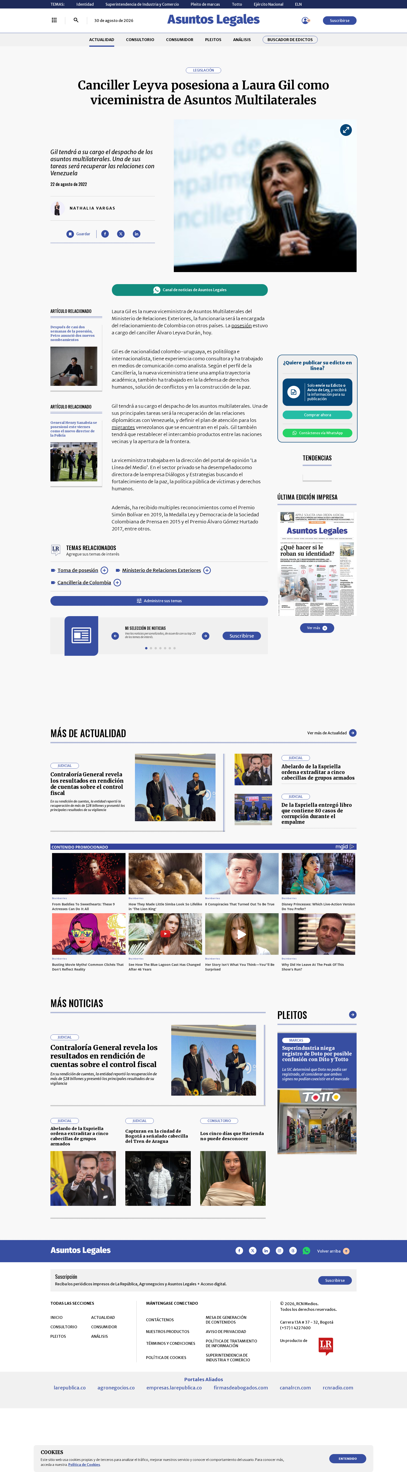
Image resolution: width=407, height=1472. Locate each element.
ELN (298, 4)
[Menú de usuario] (305, 20)
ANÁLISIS (242, 39)
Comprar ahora (317, 414)
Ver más (313, 628)
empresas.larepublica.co (174, 1388)
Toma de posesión (77, 570)
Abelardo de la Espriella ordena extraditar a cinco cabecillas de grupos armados (318, 772)
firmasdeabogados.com (241, 1388)
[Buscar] (76, 20)
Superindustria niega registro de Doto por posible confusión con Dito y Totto (317, 1053)
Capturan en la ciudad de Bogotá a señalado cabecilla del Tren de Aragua (156, 1136)
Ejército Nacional (268, 4)
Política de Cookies (84, 1465)
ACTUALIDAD (101, 39)
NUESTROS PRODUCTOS (167, 1331)
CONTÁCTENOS (160, 1319)
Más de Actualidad (88, 733)
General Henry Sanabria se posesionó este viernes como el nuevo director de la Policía (73, 429)
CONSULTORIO (140, 39)
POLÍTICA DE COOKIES (166, 1357)
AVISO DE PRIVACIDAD (226, 1331)
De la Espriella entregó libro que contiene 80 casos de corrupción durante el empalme (316, 813)
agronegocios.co (116, 1388)
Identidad (85, 4)
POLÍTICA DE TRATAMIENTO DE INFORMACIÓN (231, 1343)
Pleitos (292, 1015)
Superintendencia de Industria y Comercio (142, 4)
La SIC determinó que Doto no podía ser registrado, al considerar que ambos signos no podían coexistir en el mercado (315, 1074)
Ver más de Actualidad (327, 733)
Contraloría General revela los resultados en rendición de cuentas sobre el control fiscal (87, 783)
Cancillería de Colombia (84, 582)
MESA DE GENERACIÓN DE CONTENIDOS (226, 1320)
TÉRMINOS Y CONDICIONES (170, 1343)
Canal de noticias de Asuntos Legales (195, 290)
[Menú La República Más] (54, 20)
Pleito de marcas (205, 4)
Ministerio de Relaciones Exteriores (161, 570)
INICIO (56, 1317)
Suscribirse (340, 20)
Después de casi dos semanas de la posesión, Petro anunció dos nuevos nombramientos (72, 333)
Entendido (348, 1458)
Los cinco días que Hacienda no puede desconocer (232, 1136)
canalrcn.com (295, 1388)
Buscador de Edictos (290, 39)
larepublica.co (70, 1388)
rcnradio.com (338, 1388)
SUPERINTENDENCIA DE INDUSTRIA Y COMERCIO (228, 1357)
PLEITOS (213, 39)
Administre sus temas (163, 600)
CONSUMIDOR (179, 39)
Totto (237, 4)
